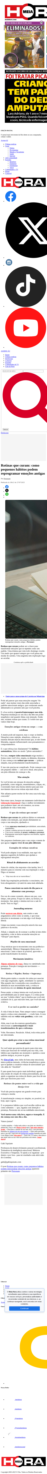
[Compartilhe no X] (7, 491)
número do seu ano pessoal (19, 1131)
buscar (5, 429)
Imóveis (12, 156)
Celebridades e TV (11, 169)
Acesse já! (4, 140)
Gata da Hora (10, 366)
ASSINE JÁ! (5, 351)
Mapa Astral (21, 1127)
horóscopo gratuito (27, 1133)
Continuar (24, 1308)
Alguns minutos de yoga (12, 964)
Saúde (12, 154)
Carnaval (8, 173)
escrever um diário (14, 913)
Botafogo (13, 162)
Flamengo (13, 164)
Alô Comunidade (11, 158)
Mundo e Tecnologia (17, 152)
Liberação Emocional (10, 803)
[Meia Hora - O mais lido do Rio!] (23, 188)
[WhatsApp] (7, 495)
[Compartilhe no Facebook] (7, 488)
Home (7, 171)
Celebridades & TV (12, 364)
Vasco (12, 168)
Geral (7, 146)
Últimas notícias (10, 144)
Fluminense (14, 166)
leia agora (17, 1135)
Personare (7, 479)
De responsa (14, 150)
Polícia (12, 148)
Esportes (8, 160)
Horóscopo (9, 359)
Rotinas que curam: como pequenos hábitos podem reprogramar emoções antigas (22, 1167)
